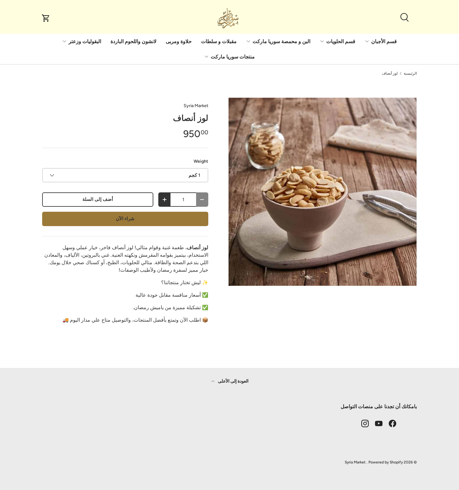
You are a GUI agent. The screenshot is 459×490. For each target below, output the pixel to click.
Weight (201, 161)
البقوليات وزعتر (85, 41)
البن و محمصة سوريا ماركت (281, 41)
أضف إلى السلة (97, 199)
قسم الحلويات (340, 41)
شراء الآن (125, 218)
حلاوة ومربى (179, 41)
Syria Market (196, 105)
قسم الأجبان (384, 41)
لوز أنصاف (390, 73)
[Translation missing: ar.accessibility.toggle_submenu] (367, 41)
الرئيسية (410, 73)
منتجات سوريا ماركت (233, 57)
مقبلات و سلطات (219, 41)
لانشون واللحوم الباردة (133, 41)
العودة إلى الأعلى (233, 381)
